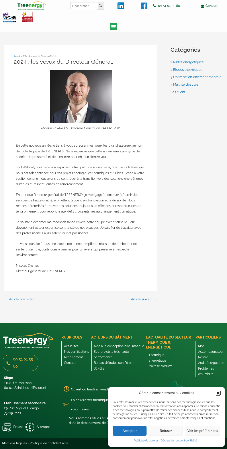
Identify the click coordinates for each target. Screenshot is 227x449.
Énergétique (157, 360)
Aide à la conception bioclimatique (119, 346)
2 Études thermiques (186, 70)
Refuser (166, 431)
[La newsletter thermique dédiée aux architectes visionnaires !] (66, 404)
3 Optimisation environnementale (195, 77)
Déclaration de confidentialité (179, 440)
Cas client (177, 92)
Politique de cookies (146, 440)
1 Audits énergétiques (187, 62)
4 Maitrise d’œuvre (184, 85)
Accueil (17, 56)
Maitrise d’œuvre (160, 366)
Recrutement (73, 357)
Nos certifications (76, 351)
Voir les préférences (202, 431)
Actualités (71, 346)
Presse (18, 427)
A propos (43, 427)
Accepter (130, 431)
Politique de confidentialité (49, 443)
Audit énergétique (211, 362)
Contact (70, 362)
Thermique (156, 355)
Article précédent (20, 299)
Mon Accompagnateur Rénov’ (210, 351)
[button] (218, 393)
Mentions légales (14, 443)
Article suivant (144, 299)
